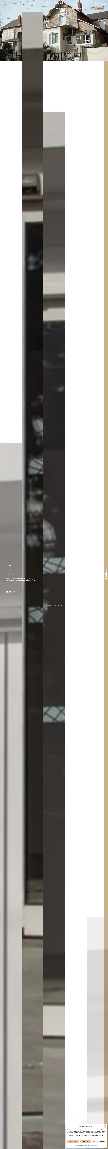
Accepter (73, 1141)
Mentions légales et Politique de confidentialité (86, 1145)
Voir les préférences (99, 1141)
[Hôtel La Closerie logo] (54, 3)
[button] (105, 1126)
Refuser (85, 1141)
